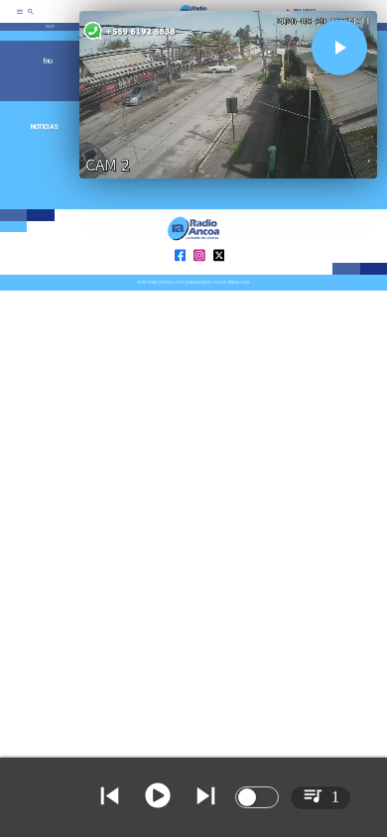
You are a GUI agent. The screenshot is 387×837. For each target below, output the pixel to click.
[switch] (257, 797)
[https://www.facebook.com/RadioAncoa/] (181, 274)
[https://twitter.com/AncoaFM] (219, 274)
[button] (339, 47)
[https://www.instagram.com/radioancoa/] (199, 274)
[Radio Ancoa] (31, 18)
